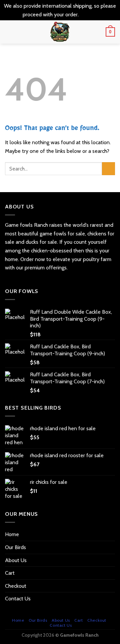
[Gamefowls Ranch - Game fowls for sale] (60, 32)
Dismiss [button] (88, 14)
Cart (10, 573)
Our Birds (15, 547)
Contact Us (18, 598)
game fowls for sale (62, 233)
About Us (16, 560)
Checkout (15, 586)
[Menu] (9, 32)
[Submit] (108, 168)
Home (12, 534)
